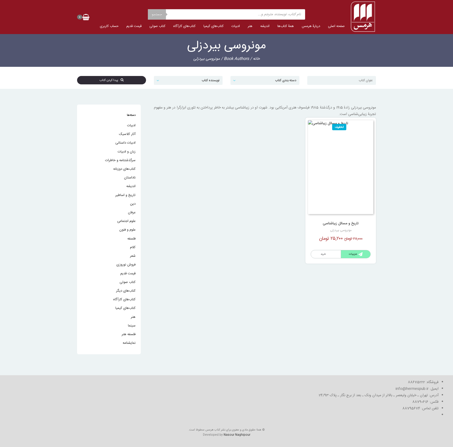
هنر (250, 26)
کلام (133, 247)
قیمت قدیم (134, 26)
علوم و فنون (127, 230)
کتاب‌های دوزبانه (124, 169)
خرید (323, 254)
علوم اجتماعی (126, 221)
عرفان (132, 212)
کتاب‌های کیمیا (213, 26)
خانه (256, 59)
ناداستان (130, 178)
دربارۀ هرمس (311, 26)
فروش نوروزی (126, 265)
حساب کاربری (109, 26)
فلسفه (131, 239)
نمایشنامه (129, 343)
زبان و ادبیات (127, 152)
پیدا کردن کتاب (110, 80)
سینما (132, 326)
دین (133, 204)
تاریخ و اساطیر (125, 195)
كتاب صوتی (157, 26)
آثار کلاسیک (127, 134)
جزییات (353, 254)
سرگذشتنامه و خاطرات (120, 160)
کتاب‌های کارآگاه (184, 26)
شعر (133, 256)
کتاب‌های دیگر (126, 291)
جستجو (157, 14)
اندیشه (264, 26)
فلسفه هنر (129, 334)
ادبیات (235, 26)
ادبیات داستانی (125, 143)
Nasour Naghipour (237, 435)
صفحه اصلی (336, 26)
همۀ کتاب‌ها (285, 26)
